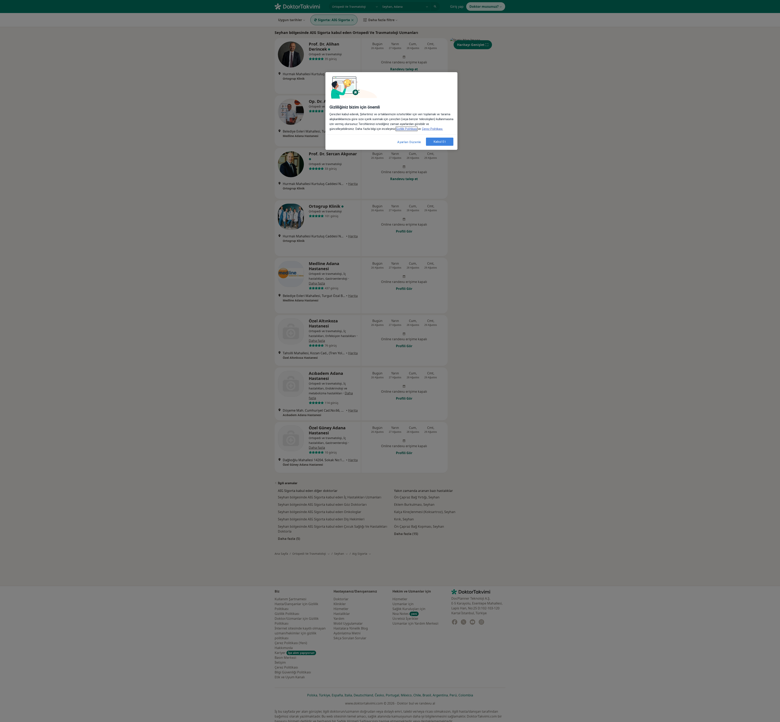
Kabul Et (440, 142)
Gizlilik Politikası (406, 129)
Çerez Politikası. (432, 129)
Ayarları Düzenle (409, 142)
